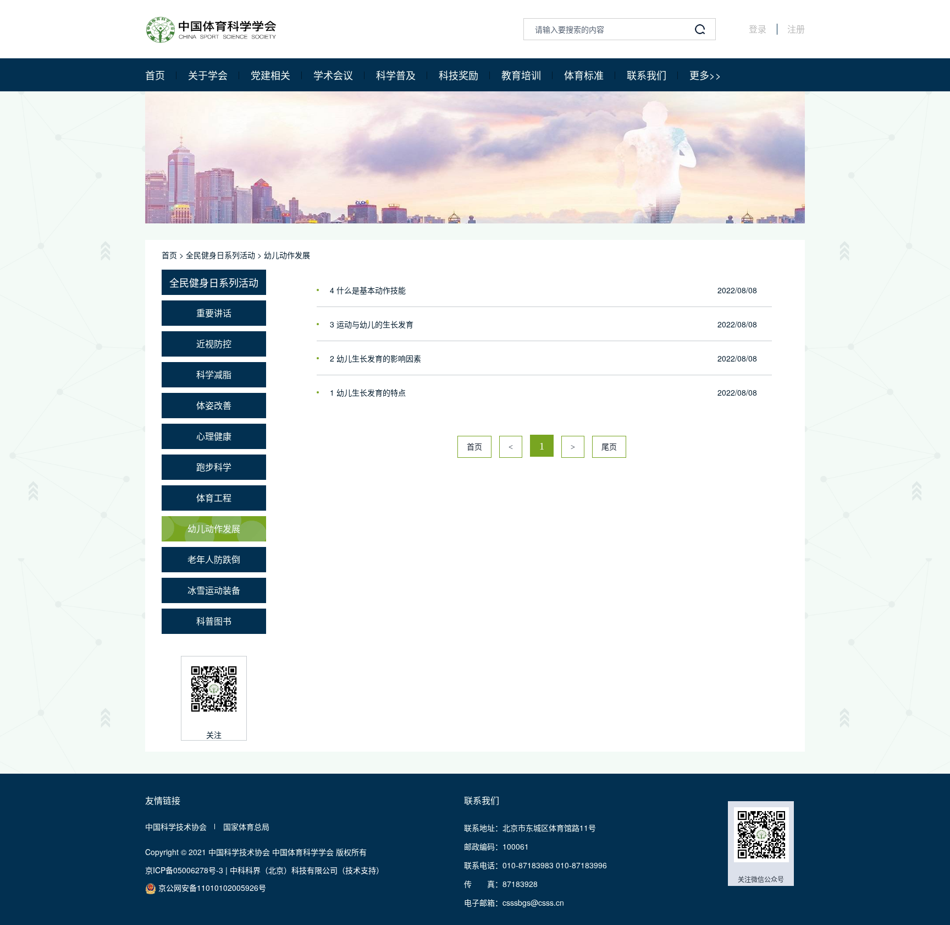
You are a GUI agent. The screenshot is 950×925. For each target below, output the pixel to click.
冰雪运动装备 (213, 590)
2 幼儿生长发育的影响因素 (375, 358)
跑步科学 (213, 467)
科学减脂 (213, 374)
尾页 (609, 447)
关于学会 (208, 75)
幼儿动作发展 (287, 254)
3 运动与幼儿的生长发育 (371, 324)
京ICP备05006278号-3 (184, 869)
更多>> (705, 75)
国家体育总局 (246, 826)
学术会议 (333, 75)
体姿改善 (213, 405)
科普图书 (213, 621)
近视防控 (213, 343)
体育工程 (213, 497)
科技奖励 (458, 75)
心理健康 (213, 436)
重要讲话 (213, 312)
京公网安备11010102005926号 (211, 887)
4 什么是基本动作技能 (368, 289)
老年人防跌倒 (213, 559)
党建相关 (270, 75)
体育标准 (584, 75)
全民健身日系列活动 (220, 254)
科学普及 (396, 75)
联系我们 (646, 75)
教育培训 (521, 75)
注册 (796, 29)
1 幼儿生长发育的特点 (368, 392)
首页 (155, 75)
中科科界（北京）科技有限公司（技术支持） (307, 869)
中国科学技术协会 (176, 826)
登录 (757, 29)
